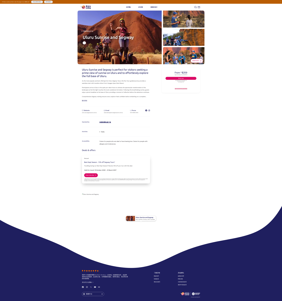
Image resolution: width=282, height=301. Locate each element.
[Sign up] (199, 7)
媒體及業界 (181, 276)
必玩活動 (140, 7)
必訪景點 (128, 7)
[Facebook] (83, 287)
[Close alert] (280, 1)
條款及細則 (157, 282)
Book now (181, 78)
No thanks (48, 1)
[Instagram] (87, 287)
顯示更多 (84, 100)
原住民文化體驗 (87, 282)
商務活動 (180, 279)
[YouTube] (95, 287)
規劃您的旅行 (153, 7)
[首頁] (86, 7)
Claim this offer (90, 175)
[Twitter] (91, 287)
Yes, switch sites (37, 1)
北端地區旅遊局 (182, 282)
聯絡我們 (156, 276)
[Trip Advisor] (99, 287)
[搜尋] (195, 7)
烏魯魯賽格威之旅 (105, 122)
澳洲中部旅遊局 (182, 284)
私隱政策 (156, 279)
